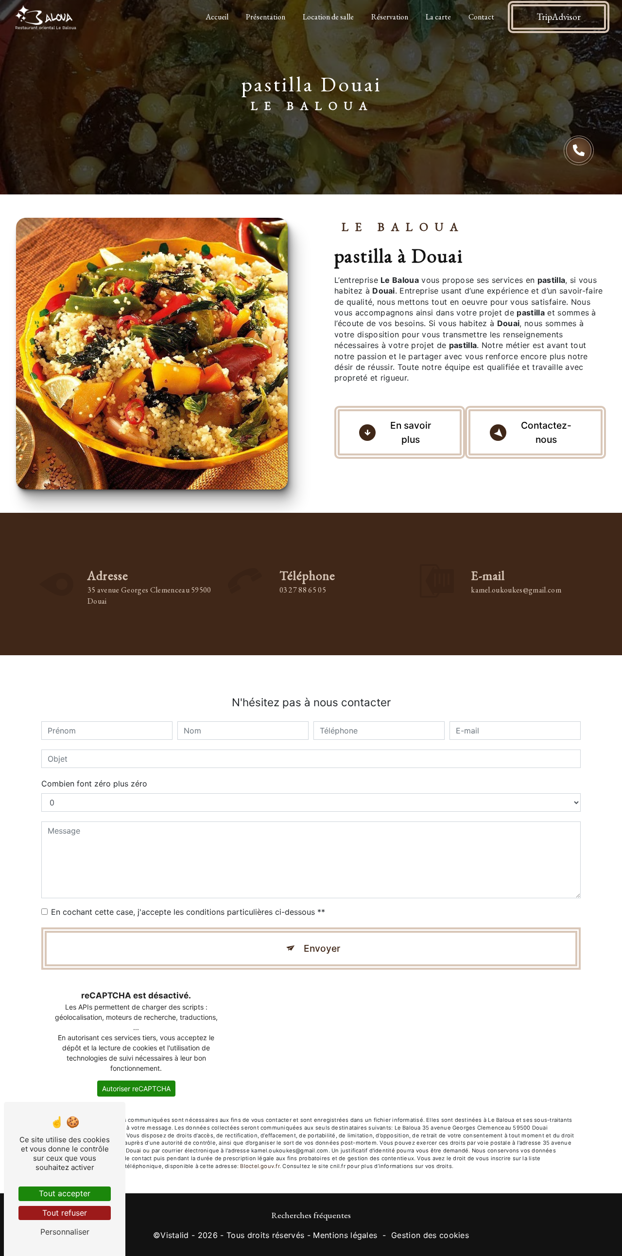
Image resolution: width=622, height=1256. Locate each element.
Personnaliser (64, 1232)
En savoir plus (410, 432)
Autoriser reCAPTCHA (136, 1088)
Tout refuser (64, 1213)
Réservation (389, 17)
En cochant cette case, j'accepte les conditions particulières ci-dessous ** (188, 912)
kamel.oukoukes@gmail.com (516, 590)
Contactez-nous (546, 432)
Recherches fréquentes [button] (311, 1215)
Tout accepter (64, 1193)
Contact (481, 17)
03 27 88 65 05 (302, 590)
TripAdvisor (558, 17)
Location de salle (328, 17)
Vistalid (174, 1235)
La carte (438, 17)
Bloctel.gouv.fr (259, 1166)
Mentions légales (345, 1235)
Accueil (217, 17)
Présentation (265, 17)
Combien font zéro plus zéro (94, 783)
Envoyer (322, 948)
